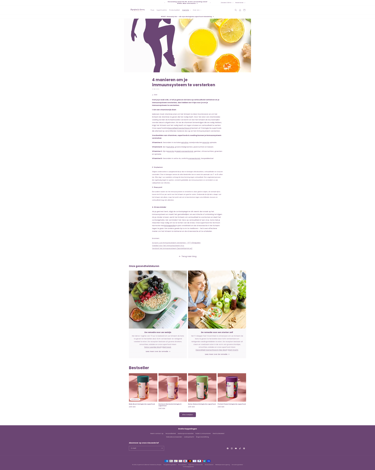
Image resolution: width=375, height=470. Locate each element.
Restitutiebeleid (218, 433)
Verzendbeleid (170, 433)
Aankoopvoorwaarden (186, 433)
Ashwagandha (169, 225)
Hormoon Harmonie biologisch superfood (169, 405)
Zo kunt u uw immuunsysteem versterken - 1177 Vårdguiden (176, 243)
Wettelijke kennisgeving (222, 464)
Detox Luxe (148, 347)
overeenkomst (187, 151)
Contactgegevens (188, 466)
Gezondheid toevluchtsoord (179, 128)
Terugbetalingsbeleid (169, 464)
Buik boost (167, 347)
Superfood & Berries (143, 464)
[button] (186, 10)
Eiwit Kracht (233, 350)
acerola (206, 142)
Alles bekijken (187, 415)
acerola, (170, 151)
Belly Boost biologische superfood (142, 404)
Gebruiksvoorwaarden (174, 437)
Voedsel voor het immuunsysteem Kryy (168, 245)
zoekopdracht (189, 437)
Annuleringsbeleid (237, 464)
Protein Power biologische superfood (232, 404)
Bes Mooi (157, 347)
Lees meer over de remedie (157, 351)
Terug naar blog (189, 256)
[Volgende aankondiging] (210, 2)
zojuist (178, 151)
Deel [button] (155, 95)
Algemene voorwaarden (195, 464)
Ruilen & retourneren (203, 433)
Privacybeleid (182, 464)
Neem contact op (156, 433)
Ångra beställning (202, 437)
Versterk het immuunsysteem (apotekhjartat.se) (172, 248)
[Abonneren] (162, 448)
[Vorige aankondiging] (165, 2)
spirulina (184, 142)
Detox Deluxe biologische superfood (202, 404)
